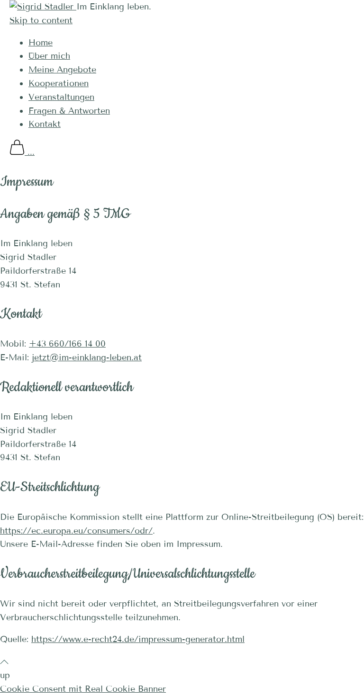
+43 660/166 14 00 (67, 344)
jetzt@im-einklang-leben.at (87, 357)
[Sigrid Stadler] (42, 6)
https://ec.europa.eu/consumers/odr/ (76, 531)
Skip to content (41, 20)
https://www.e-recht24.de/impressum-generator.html (138, 639)
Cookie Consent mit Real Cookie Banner (83, 689)
